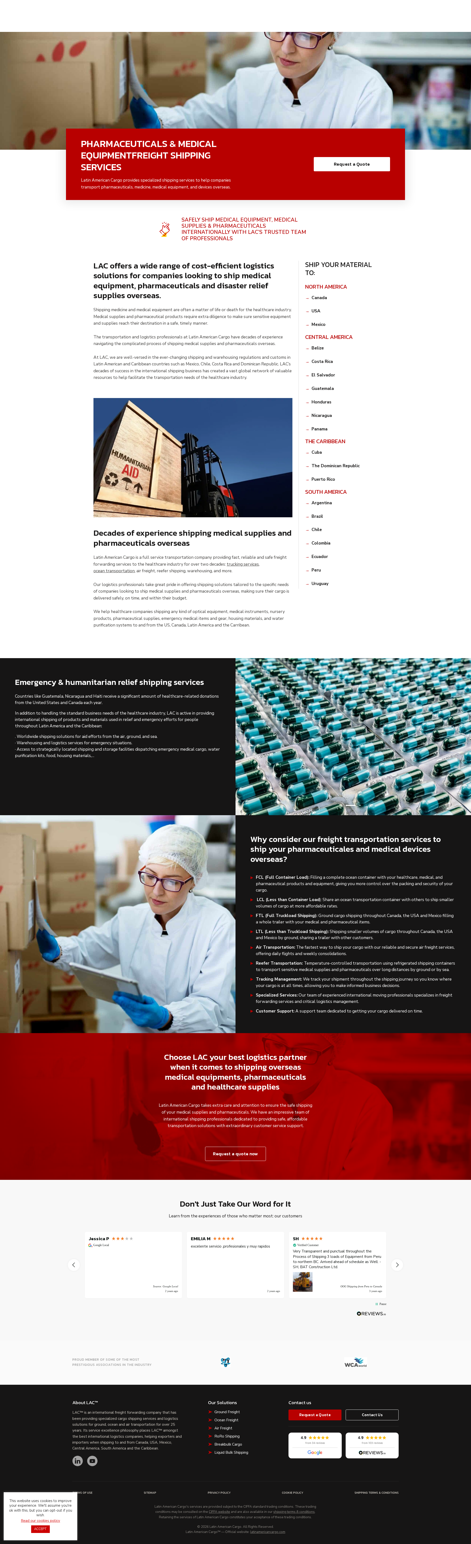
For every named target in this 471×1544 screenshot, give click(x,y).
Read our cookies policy (40, 1520)
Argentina (322, 503)
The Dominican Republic (336, 466)
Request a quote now (235, 1153)
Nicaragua (322, 415)
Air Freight (223, 1428)
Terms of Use (82, 1493)
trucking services (243, 564)
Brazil (317, 516)
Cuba (317, 452)
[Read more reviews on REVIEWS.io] (371, 1313)
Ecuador (320, 556)
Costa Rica (322, 361)
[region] (235, 1265)
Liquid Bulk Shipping (231, 1452)
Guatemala (323, 388)
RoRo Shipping (227, 1436)
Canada (319, 298)
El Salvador (323, 375)
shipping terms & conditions (294, 1512)
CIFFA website (219, 1512)
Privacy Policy (219, 1493)
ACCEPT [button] (40, 1529)
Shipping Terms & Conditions (376, 1493)
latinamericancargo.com (267, 1532)
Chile (317, 529)
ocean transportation (114, 571)
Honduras (321, 402)
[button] (351, 805)
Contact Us (372, 1415)
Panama (319, 429)
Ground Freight (227, 1412)
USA (316, 311)
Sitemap (150, 1493)
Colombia (321, 543)
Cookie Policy (292, 1493)
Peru (316, 570)
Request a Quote (352, 164)
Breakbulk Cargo (228, 1444)
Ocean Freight (226, 1420)
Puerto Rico (323, 479)
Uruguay (320, 583)
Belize (318, 348)
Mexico (319, 324)
